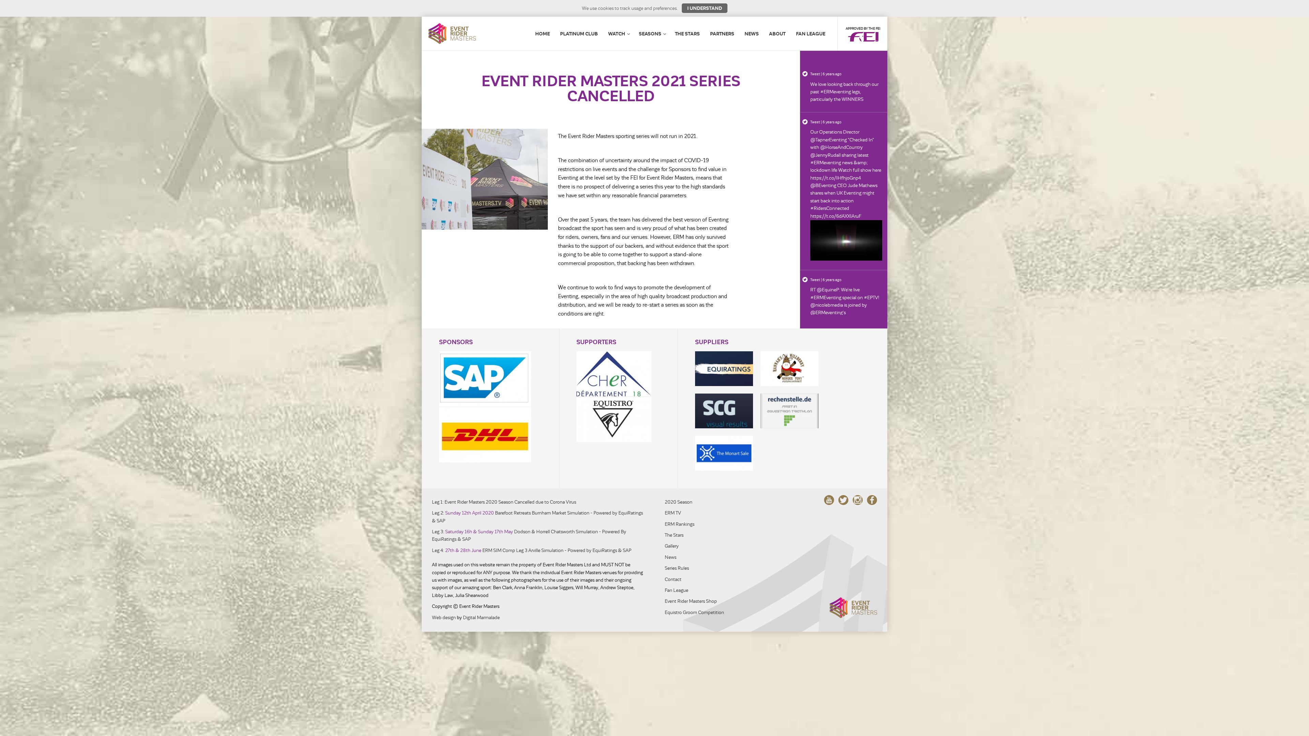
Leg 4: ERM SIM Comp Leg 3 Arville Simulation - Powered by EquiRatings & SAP (531, 550)
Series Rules (677, 568)
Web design (444, 617)
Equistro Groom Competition (694, 612)
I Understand (704, 8)
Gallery (672, 546)
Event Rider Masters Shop (691, 601)
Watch (616, 33)
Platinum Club (579, 33)
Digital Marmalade (481, 617)
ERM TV (673, 513)
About (777, 33)
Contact (673, 579)
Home (542, 33)
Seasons (650, 33)
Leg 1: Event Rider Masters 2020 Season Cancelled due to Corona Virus (504, 502)
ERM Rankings (679, 524)
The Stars (687, 33)
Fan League (810, 33)
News (751, 33)
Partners (722, 33)
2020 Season (678, 502)
